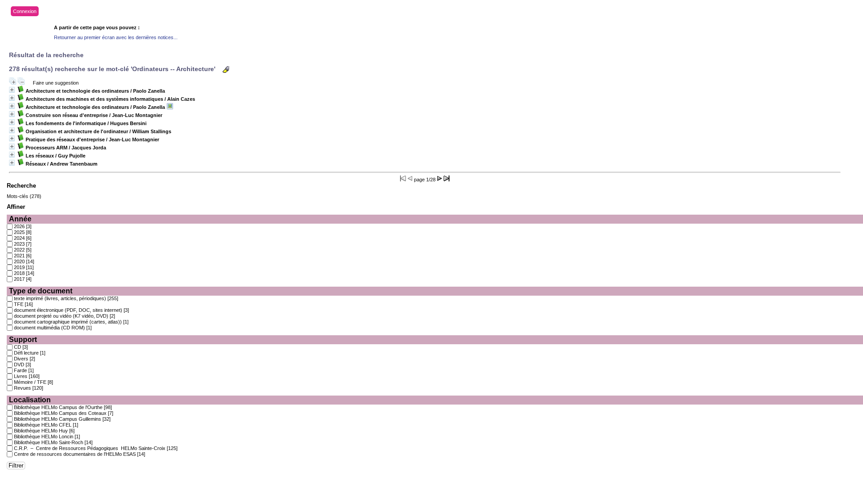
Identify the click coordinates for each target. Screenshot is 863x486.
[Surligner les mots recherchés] (225, 69)
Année (20, 219)
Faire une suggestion (56, 83)
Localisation (30, 400)
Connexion (24, 11)
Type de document (40, 291)
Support (23, 339)
